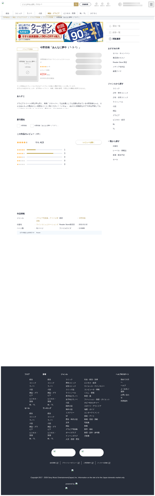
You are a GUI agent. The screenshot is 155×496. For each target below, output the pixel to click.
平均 (37, 143)
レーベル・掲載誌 (119, 150)
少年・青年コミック (120, 93)
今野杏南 (24, 125)
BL (114, 124)
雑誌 (114, 111)
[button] (103, 463)
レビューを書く (45, 70)
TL (114, 129)
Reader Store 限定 (120, 62)
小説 (114, 106)
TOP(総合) (6, 17)
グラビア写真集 (35, 17)
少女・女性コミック (120, 97)
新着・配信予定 (119, 155)
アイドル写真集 (48, 17)
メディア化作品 (119, 67)
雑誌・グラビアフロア (20, 17)
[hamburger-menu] (151, 4)
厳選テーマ (117, 71)
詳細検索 (85, 4)
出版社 (115, 146)
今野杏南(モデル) (45, 59)
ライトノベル (118, 102)
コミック (116, 88)
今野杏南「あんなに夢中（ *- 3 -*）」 (46, 125)
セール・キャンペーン (121, 53)
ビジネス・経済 (119, 120)
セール (115, 159)
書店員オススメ (119, 58)
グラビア (116, 115)
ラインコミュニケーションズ (47, 224)
